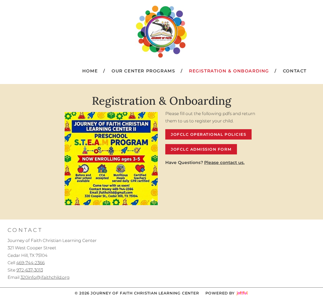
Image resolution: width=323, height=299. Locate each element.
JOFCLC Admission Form (201, 149)
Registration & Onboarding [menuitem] (229, 70)
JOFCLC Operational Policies (208, 134)
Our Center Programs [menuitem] (143, 70)
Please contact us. (224, 162)
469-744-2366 (30, 262)
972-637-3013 (29, 270)
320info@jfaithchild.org (45, 277)
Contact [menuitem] (295, 70)
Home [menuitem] (90, 70)
